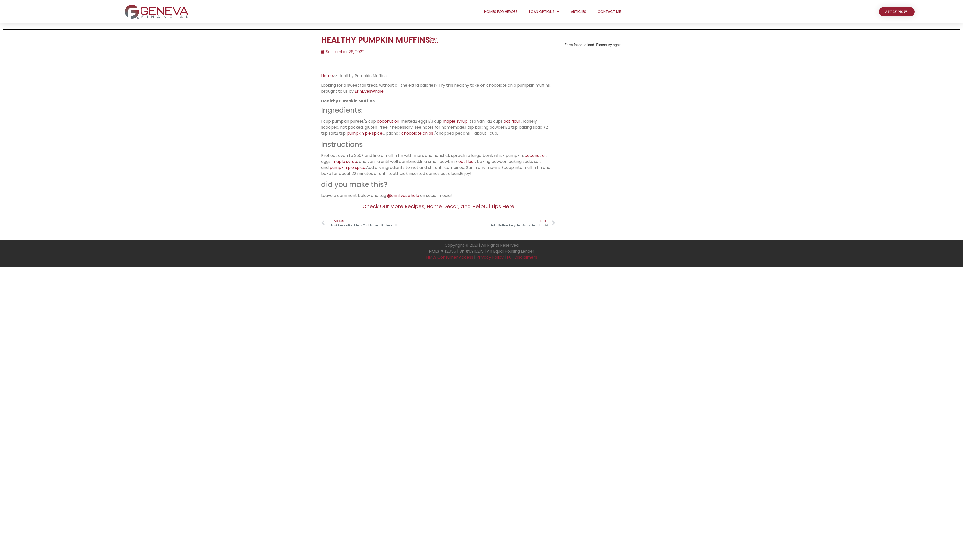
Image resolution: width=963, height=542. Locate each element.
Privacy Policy (490, 257)
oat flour (512, 121)
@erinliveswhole (403, 195)
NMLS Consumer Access (449, 257)
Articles (578, 11)
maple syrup (455, 121)
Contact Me (609, 11)
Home (327, 76)
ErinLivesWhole (369, 91)
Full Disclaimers (522, 257)
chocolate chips (417, 133)
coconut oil (388, 121)
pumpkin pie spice (364, 133)
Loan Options (541, 11)
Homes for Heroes (501, 11)
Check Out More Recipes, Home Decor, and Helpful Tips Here (438, 206)
